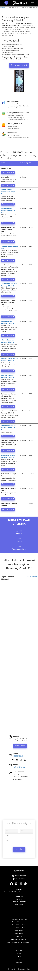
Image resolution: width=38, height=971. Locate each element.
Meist (19, 954)
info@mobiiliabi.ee (19, 767)
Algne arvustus (31, 597)
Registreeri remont (19, 65)
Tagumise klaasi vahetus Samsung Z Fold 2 (8, 210)
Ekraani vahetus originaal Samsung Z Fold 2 (8, 192)
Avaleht (2, 7)
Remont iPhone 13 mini (19, 925)
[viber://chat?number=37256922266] (21, 759)
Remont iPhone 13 (19, 933)
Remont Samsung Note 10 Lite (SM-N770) (19, 942)
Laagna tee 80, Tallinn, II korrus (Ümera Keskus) (19, 892)
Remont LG (19, 936)
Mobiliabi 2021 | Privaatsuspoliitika (19, 969)
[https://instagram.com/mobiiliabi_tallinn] (17, 759)
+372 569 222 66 (18, 756)
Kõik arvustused (32, 577)
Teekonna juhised (19, 745)
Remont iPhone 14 (19, 931)
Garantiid (19, 951)
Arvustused (19, 962)
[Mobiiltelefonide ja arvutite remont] (19, 3)
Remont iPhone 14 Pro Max (19, 919)
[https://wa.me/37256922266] (25, 759)
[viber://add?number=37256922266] (21, 883)
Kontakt (19, 956)
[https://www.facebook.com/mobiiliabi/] (13, 759)
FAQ (19, 959)
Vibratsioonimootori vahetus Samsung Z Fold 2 (8, 428)
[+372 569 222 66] (6, 3)
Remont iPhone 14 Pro (19, 922)
